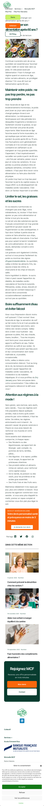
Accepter (22, 787)
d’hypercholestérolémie (15, 261)
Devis (13, 17)
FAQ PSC (8, 12)
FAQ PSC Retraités (20, 12)
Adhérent (12, 26)
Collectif (7, 729)
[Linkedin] (22, 721)
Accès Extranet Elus (12, 741)
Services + (18, 9)
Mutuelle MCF (29, 9)
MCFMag (12, 34)
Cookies (21, 803)
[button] (41, 766)
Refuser (22, 792)
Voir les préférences (22, 798)
